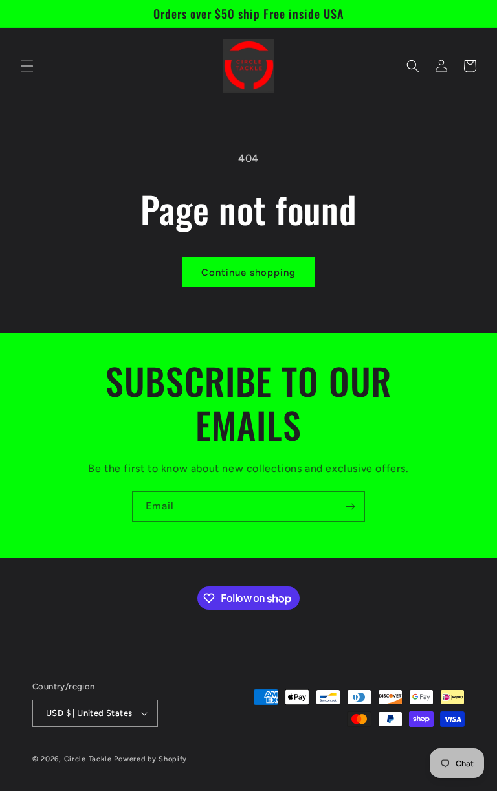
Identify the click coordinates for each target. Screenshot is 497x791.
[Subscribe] (350, 506)
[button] (27, 66)
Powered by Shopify (150, 759)
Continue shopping (248, 272)
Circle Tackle (89, 759)
